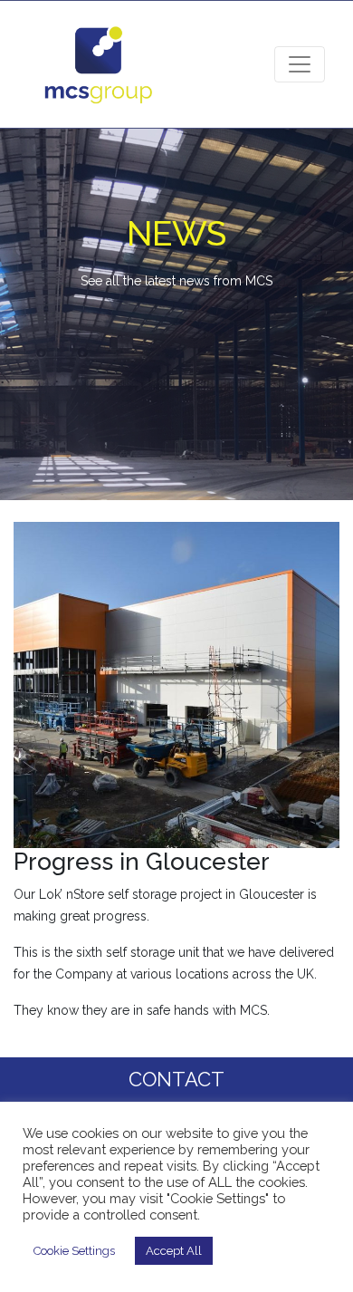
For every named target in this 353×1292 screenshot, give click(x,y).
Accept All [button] (174, 1251)
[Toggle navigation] (299, 64)
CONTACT (176, 1079)
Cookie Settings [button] (74, 1251)
